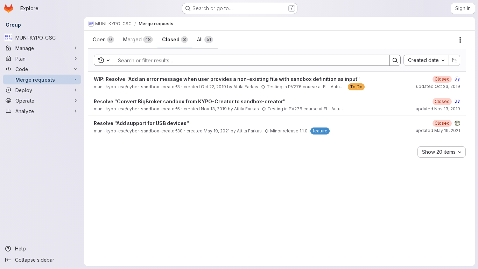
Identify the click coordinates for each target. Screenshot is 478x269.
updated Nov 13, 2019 (438, 108)
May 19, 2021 (217, 130)
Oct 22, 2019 (213, 86)
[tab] (103, 39)
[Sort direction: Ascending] (454, 60)
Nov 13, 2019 (214, 108)
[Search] (395, 60)
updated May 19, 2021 (438, 130)
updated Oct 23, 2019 (438, 86)
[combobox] (426, 60)
